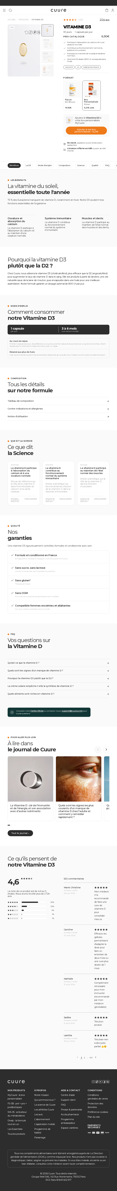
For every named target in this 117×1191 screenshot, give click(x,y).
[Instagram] (93, 1081)
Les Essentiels (15, 1129)
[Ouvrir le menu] (4, 10)
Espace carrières (69, 1127)
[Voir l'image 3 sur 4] (47, 57)
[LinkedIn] (107, 1081)
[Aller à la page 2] (11, 825)
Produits (23, 20)
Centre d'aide (68, 1095)
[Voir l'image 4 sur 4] (47, 70)
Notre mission (41, 1095)
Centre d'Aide (36, 711)
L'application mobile (44, 1124)
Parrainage (40, 1137)
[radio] (72, 96)
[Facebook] (104, 1081)
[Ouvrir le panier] (106, 10)
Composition (64, 165)
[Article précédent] (98, 749)
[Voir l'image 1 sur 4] (47, 30)
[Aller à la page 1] (9, 825)
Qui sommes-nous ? (44, 1100)
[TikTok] (96, 1081)
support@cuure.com (72, 711)
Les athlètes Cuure (44, 1109)
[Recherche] (10, 10)
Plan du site (94, 1117)
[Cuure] (16, 1081)
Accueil (12, 20)
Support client (68, 1100)
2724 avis (104, 20)
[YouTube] (100, 1081)
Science (80, 165)
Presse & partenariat (71, 1109)
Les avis (38, 1114)
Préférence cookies (98, 1112)
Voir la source (31, 498)
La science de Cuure (44, 1104)
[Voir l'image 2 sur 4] (47, 44)
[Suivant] (96, 1057)
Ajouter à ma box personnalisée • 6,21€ (86, 130)
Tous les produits (16, 1134)
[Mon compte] (113, 10)
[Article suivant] (106, 749)
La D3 (28, 165)
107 (91, 1058)
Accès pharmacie (70, 1114)
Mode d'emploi (44, 165)
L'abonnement (42, 1119)
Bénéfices (14, 165)
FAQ (107, 165)
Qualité (95, 165)
